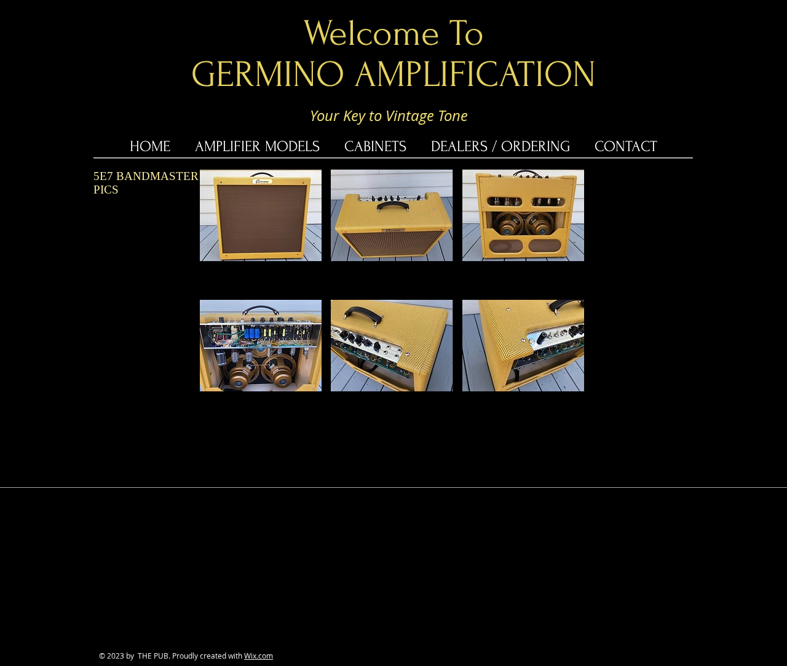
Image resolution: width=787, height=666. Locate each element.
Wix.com (258, 655)
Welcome (371, 33)
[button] (261, 215)
